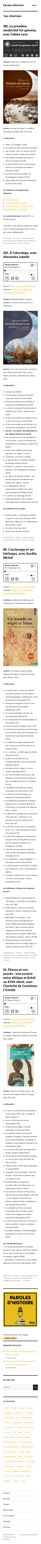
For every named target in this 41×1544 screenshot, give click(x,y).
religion (15, 1471)
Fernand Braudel (11, 199)
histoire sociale (8, 958)
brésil (35, 1276)
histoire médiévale (29, 241)
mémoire (20, 1466)
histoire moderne (8, 540)
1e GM (6, 1408)
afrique (23, 1276)
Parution (18, 537)
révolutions (18, 1476)
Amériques (19, 1412)
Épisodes (6, 1498)
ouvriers (7, 1471)
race (22, 958)
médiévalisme (9, 1466)
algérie (29, 1408)
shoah (28, 1476)
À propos (6, 1493)
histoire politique (27, 1447)
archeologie (8, 1417)
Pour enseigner (8, 1515)
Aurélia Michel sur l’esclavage (16, 209)
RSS (18, 292)
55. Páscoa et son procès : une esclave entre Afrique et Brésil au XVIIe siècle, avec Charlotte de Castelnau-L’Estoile (20, 980)
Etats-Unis (29, 1427)
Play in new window (18, 286)
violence (17, 540)
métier (28, 1466)
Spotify (28, 289)
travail (27, 958)
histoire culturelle (23, 1437)
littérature (28, 1456)
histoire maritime (17, 241)
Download (31, 286)
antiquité (28, 1412)
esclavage (6, 955)
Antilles (26, 953)
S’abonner (7, 1521)
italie (4, 243)
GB (14, 1432)
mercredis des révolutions (14, 1461)
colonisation (16, 1278)
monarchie (16, 958)
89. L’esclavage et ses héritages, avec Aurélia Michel (20, 553)
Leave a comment (23, 243)
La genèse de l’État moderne (16, 203)
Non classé (16, 238)
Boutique (6, 1527)
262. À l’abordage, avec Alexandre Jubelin (20, 255)
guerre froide (9, 1437)
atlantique (25, 238)
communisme (29, 1422)
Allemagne (8, 1412)
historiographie (10, 1456)
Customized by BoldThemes (29, 1535)
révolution (8, 1476)
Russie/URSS (25, 1471)
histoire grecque (10, 1442)
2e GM (14, 1408)
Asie (17, 1417)
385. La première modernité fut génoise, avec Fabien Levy (20, 30)
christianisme (7, 1278)
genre (20, 1432)
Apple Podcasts (18, 289)
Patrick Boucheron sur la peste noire (19, 206)
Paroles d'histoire (13, 5)
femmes (7, 1432)
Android (6, 292)
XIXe (23, 1481)
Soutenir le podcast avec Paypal (15, 1334)
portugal (17, 1280)
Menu (34, 5)
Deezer (13, 292)
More (23, 292)
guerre (32, 537)
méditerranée (11, 243)
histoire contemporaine (18, 955)
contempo (8, 1427)
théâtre (7, 1481)
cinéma (7, 1422)
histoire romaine (10, 1451)
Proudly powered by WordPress (9, 1538)
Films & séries (8, 1510)
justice (12, 1280)
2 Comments (26, 1280)
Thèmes (6, 1504)
